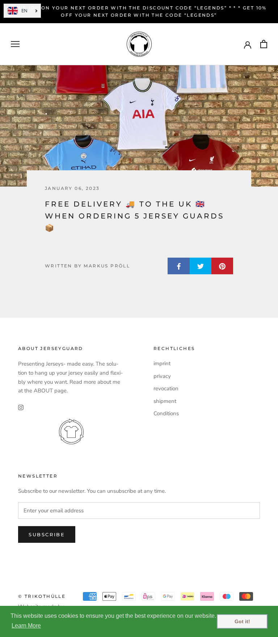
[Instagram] (21, 407)
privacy (162, 376)
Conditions (166, 413)
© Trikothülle (42, 596)
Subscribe (47, 534)
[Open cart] (263, 44)
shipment (164, 401)
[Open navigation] (15, 44)
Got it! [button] (242, 621)
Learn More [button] (26, 626)
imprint (161, 363)
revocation (165, 388)
